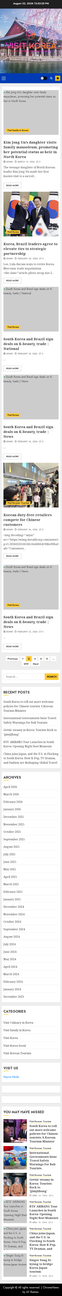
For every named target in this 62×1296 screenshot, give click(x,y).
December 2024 (13, 907)
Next (36, 664)
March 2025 (11, 884)
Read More (12, 185)
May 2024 (9, 959)
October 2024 (12, 922)
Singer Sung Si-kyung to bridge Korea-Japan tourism (41, 1265)
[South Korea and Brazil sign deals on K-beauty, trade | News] (31, 397)
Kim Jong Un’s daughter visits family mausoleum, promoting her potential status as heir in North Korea (30, 149)
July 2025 (9, 854)
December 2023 (13, 997)
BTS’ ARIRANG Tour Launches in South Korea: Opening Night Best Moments (43, 1212)
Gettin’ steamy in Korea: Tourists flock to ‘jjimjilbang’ (41, 1185)
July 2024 (9, 944)
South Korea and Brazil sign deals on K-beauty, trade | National (28, 344)
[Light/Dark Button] (43, 78)
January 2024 (12, 989)
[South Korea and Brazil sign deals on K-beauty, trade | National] (31, 309)
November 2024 (13, 914)
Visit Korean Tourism (18, 503)
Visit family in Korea (17, 130)
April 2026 (10, 787)
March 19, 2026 (26, 162)
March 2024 (11, 974)
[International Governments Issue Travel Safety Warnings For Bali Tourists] (15, 1157)
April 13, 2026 (39, 1276)
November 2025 (13, 824)
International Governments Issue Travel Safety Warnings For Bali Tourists (43, 1160)
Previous (13, 658)
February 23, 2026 (28, 632)
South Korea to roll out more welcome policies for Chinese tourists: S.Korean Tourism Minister (28, 706)
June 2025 (9, 862)
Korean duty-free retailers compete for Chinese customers (27, 520)
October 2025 (12, 832)
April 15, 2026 (39, 1222)
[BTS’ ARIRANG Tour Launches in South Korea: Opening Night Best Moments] (15, 1211)
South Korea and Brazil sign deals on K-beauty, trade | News (28, 432)
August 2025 (11, 847)
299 (26, 664)
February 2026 (13, 802)
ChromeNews (51, 1287)
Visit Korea (13, 232)
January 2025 (12, 899)
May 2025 (9, 869)
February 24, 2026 (28, 441)
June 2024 (9, 952)
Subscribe (57, 78)
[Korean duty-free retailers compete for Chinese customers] (31, 485)
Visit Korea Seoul (14, 1046)
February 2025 (13, 892)
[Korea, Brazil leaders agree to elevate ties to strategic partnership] (31, 214)
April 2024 (10, 967)
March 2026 (11, 794)
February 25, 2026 (28, 354)
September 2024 (14, 929)
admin (9, 162)
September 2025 (14, 839)
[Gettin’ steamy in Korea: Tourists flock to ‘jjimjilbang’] (15, 1184)
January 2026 (12, 809)
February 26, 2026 (28, 258)
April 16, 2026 (40, 1196)
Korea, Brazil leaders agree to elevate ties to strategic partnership (30, 249)
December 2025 (13, 817)
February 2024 (13, 982)
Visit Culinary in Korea (18, 1022)
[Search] (51, 78)
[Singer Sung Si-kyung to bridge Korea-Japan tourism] (15, 1265)
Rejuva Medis (11, 1077)
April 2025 (10, 877)
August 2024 (11, 937)
